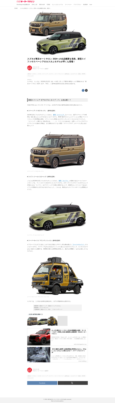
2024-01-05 (36, 67)
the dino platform (59, 401)
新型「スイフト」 (64, 180)
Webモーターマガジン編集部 (40, 68)
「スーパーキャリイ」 (78, 244)
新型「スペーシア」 (59, 114)
